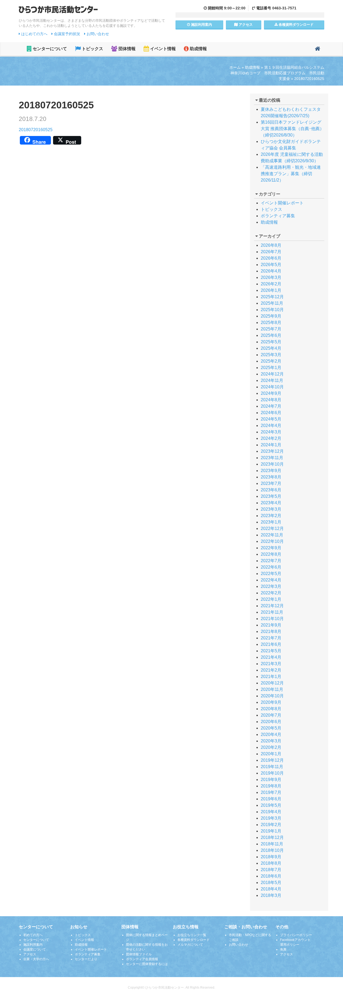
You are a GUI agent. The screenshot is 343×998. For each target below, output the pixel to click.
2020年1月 (271, 754)
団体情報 (126, 48)
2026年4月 (271, 271)
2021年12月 (272, 605)
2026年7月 (271, 251)
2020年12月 (272, 683)
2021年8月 (271, 631)
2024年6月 (271, 412)
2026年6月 (271, 258)
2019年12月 (272, 760)
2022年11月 (272, 535)
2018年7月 (271, 869)
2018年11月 (272, 844)
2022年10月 (272, 541)
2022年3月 (271, 586)
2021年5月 (271, 651)
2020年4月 (271, 734)
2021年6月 (271, 644)
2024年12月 (272, 374)
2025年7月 (271, 329)
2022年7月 (271, 560)
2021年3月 (271, 663)
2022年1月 (271, 599)
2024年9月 (271, 393)
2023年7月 (271, 483)
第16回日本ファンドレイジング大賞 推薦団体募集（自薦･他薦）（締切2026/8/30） (292, 128)
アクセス (245, 25)
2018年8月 (271, 863)
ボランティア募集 (278, 215)
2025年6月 (271, 335)
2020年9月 (271, 702)
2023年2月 (271, 515)
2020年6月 (271, 721)
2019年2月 (271, 824)
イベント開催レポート (282, 203)
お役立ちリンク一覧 (191, 935)
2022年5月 (271, 573)
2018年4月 (271, 889)
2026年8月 (271, 245)
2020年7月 (271, 715)
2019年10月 (272, 773)
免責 (283, 949)
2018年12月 (272, 837)
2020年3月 (271, 741)
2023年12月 (272, 451)
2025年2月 (271, 361)
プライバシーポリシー (296, 935)
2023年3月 (271, 509)
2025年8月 (271, 322)
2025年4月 (271, 348)
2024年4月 (271, 425)
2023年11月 (272, 457)
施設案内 (201, 25)
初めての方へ (33, 935)
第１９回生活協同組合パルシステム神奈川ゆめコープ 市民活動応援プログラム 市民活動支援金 (277, 73)
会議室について (34, 949)
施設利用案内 (33, 945)
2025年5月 (271, 342)
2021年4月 (271, 657)
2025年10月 (272, 309)
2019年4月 (271, 811)
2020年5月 (271, 728)
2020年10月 (272, 696)
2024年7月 (271, 406)
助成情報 (198, 48)
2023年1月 (271, 522)
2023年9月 (271, 470)
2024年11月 (272, 380)
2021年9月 (271, 625)
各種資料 (296, 25)
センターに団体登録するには (147, 964)
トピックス (92, 48)
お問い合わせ (97, 34)
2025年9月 (271, 316)
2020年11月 (272, 689)
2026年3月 (271, 277)
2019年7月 (271, 792)
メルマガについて (190, 945)
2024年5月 (271, 419)
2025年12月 (272, 296)
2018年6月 (271, 876)
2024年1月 (271, 445)
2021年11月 (272, 612)
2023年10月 (272, 464)
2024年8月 (271, 399)
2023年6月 (271, 490)
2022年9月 (271, 548)
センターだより (86, 959)
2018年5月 (271, 882)
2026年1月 (271, 290)
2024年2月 (271, 438)
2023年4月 (271, 502)
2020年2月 (271, 747)
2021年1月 (271, 676)
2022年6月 (271, 567)
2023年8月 (271, 477)
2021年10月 (272, 618)
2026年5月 (271, 264)
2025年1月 (271, 367)
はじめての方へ (33, 34)
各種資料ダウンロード (193, 940)
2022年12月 (272, 528)
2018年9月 (271, 857)
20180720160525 (36, 129)
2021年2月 (271, 670)
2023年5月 (271, 496)
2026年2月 (271, 284)
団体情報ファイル (139, 954)
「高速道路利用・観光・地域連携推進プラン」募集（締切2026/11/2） (291, 173)
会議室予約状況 (66, 34)
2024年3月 (271, 432)
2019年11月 (272, 766)
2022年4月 (271, 580)
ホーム (235, 67)
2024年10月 (272, 387)
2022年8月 (271, 554)
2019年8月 (271, 786)
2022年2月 (271, 593)
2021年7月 (271, 638)
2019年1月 (271, 831)
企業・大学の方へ (36, 959)
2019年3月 (271, 818)
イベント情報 (162, 48)
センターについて (49, 48)
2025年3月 (271, 354)
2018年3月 (271, 895)
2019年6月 (271, 799)
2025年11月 (272, 303)
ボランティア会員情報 (142, 959)
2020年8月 (271, 708)
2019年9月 (271, 779)
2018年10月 (272, 850)
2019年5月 (271, 805)
